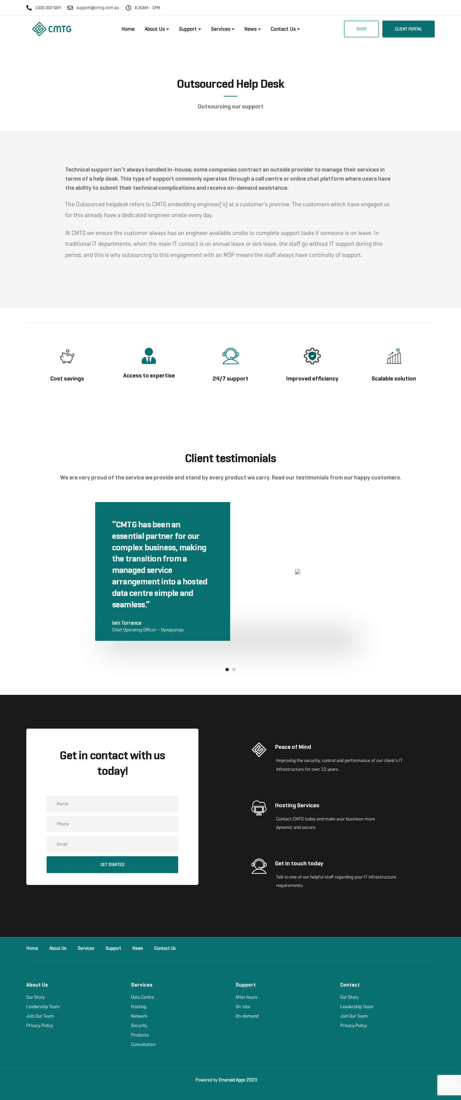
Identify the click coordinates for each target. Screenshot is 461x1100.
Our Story (35, 997)
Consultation (143, 1044)
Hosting (138, 1007)
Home (128, 29)
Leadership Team (43, 1007)
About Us (155, 29)
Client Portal (408, 29)
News (250, 29)
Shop (361, 29)
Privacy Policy (39, 1025)
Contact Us (283, 29)
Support (188, 29)
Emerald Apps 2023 (238, 1080)
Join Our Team (40, 1016)
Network (139, 1016)
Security (139, 1025)
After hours (246, 997)
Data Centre (142, 997)
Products (140, 1035)
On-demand (247, 1016)
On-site (243, 1007)
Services (220, 29)
